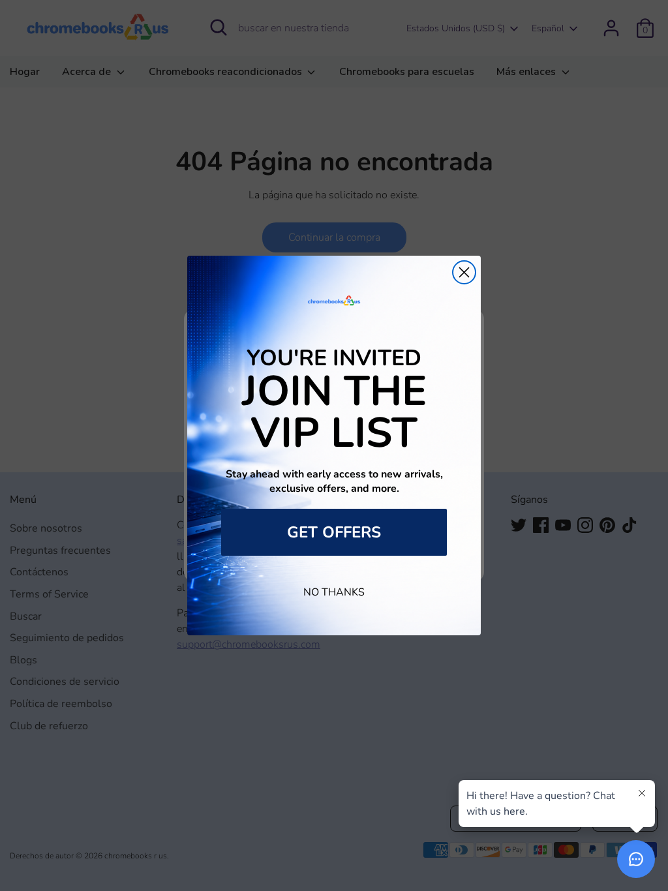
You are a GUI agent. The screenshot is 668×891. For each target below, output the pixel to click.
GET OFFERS (334, 532)
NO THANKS (334, 592)
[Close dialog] (464, 272)
